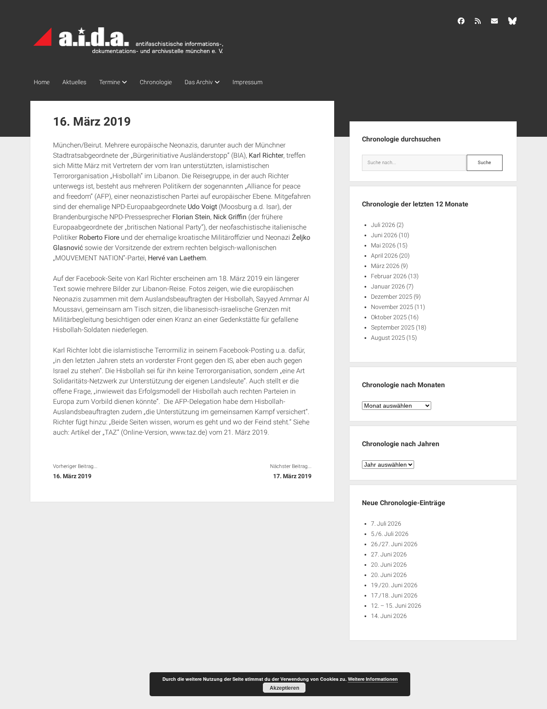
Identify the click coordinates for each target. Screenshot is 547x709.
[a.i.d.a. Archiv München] (128, 55)
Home (42, 82)
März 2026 (385, 265)
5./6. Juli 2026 (390, 533)
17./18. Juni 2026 (394, 595)
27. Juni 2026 (389, 554)
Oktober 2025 (389, 317)
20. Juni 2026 (389, 564)
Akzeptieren (284, 687)
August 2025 (388, 337)
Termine (109, 82)
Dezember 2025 (391, 296)
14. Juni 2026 (389, 615)
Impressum (247, 82)
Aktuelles (74, 82)
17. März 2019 (292, 476)
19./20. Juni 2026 (394, 585)
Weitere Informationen (373, 679)
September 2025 (393, 327)
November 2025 (392, 306)
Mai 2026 (383, 245)
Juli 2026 (383, 224)
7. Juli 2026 (386, 523)
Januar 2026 (388, 286)
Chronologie (156, 82)
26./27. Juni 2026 (394, 544)
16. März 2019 (72, 476)
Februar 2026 (389, 276)
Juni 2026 (384, 235)
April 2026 (384, 255)
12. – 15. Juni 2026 (396, 605)
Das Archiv (199, 82)
